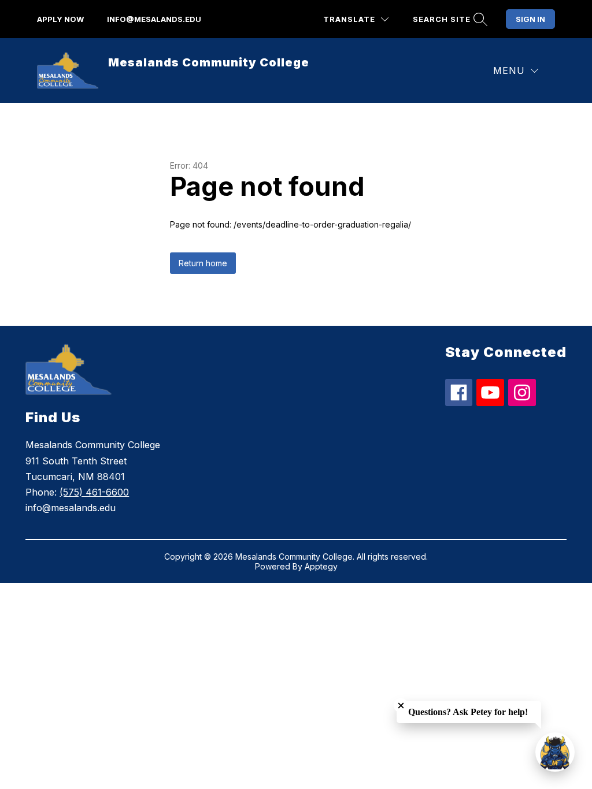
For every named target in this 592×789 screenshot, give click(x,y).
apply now (60, 19)
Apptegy (321, 566)
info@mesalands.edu (154, 19)
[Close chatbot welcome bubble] (401, 705)
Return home (203, 263)
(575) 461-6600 (94, 492)
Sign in (530, 19)
